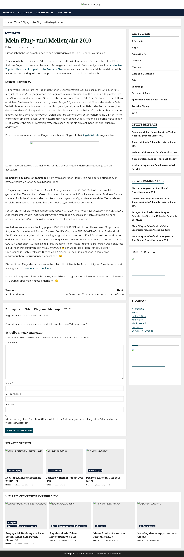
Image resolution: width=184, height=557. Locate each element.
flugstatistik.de (90, 135)
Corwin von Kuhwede (142, 331)
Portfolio (64, 12)
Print (134, 80)
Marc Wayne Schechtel (145, 226)
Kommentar (12, 342)
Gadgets (136, 60)
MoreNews (101, 553)
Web (134, 112)
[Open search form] (180, 12)
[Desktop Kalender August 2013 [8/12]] (64, 461)
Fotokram (25, 12)
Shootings (137, 86)
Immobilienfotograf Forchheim (149, 198)
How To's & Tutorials (143, 73)
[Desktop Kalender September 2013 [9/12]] (24, 461)
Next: (94, 292)
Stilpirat (135, 312)
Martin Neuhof (139, 323)
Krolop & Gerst (139, 316)
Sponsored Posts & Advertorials (149, 99)
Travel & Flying (12, 33)
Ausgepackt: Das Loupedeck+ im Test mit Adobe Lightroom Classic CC (25, 536)
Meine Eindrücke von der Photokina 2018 (154, 152)
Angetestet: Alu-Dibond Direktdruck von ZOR (63, 534)
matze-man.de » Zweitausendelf (31, 315)
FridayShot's (139, 54)
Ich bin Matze (44, 12)
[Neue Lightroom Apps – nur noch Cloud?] (158, 515)
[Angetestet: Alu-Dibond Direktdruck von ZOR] (70, 515)
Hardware (137, 67)
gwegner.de (137, 327)
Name (9, 383)
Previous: (15, 292)
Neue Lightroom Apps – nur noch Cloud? (154, 158)
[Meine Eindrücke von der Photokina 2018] (114, 515)
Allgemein (137, 41)
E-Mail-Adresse (13, 394)
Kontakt (8, 12)
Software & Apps (141, 93)
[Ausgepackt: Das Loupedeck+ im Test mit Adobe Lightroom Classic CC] (26, 515)
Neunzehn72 (138, 309)
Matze (8, 47)
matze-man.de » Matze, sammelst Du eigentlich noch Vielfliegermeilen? (51, 324)
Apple (135, 47)
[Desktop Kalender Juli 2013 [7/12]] (105, 461)
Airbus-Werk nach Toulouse (35, 268)
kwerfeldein (137, 320)
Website (9, 404)
